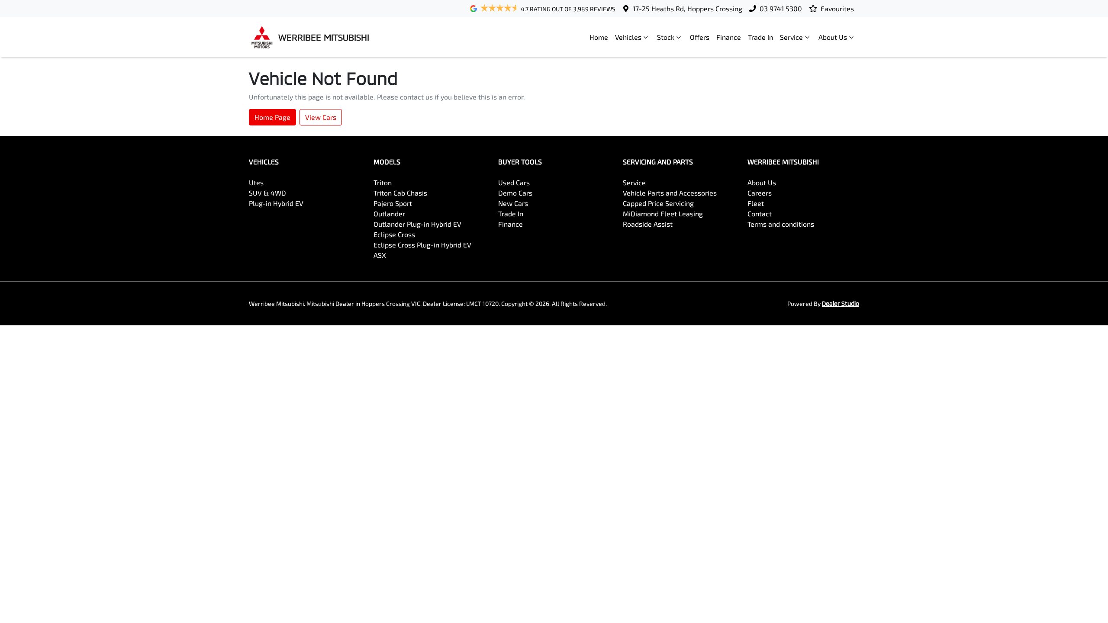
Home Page (272, 117)
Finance (728, 37)
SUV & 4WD (267, 193)
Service (791, 37)
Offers (699, 37)
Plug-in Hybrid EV (276, 203)
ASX (380, 255)
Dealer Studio (840, 303)
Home (598, 37)
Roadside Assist (648, 224)
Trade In (760, 37)
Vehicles (628, 37)
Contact (759, 213)
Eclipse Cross (394, 234)
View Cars (320, 117)
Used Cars (514, 182)
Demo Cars (515, 193)
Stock (665, 37)
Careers (759, 193)
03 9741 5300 (781, 8)
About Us (832, 37)
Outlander (389, 213)
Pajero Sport (393, 203)
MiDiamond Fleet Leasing (663, 213)
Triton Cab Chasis (400, 193)
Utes (256, 182)
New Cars (513, 203)
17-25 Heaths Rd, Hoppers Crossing (687, 8)
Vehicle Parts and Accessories (670, 193)
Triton (383, 182)
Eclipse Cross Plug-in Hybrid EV (422, 245)
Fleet (755, 203)
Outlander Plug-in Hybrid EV (417, 224)
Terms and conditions (780, 224)
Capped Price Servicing (658, 203)
